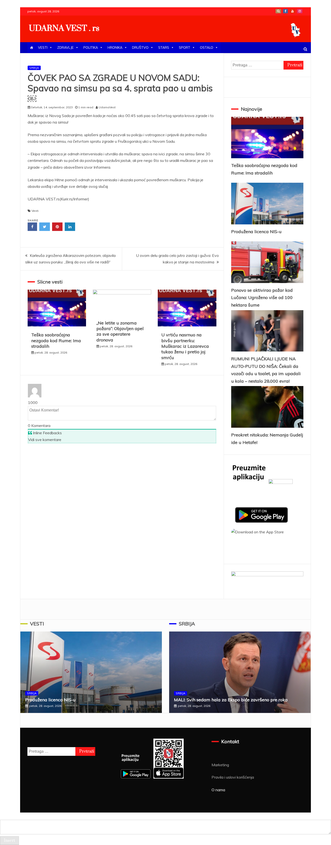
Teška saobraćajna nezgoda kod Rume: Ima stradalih (56, 340)
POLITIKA (90, 47)
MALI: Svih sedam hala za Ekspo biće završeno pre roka (231, 700)
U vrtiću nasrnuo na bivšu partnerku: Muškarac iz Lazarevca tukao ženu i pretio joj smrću (185, 346)
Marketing (220, 764)
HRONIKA (115, 47)
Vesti (35, 211)
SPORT (184, 47)
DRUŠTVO (140, 47)
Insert (9, 840)
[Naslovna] (31, 47)
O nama (218, 789)
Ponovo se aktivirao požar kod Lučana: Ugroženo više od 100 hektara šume (262, 297)
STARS (163, 47)
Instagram (299, 11)
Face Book (285, 11)
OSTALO (206, 47)
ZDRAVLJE (65, 47)
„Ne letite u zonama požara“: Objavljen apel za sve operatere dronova (120, 331)
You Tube (292, 11)
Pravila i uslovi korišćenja (233, 777)
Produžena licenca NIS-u (256, 231)
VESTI (42, 47)
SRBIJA (34, 68)
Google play (278, 11)
